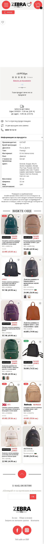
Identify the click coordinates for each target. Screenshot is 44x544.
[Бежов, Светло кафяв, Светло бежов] (29, 422)
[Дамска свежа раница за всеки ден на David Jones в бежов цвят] (11, 436)
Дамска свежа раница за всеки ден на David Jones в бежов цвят (10, 454)
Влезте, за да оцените (22, 80)
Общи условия (25, 518)
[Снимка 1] (10, 232)
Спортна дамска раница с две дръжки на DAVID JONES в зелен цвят (11, 242)
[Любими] (2, 22)
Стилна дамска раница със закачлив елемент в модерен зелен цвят (11, 409)
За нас (14, 518)
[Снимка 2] (33, 232)
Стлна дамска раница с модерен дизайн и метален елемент (10, 283)
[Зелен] (29, 253)
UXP (27, 539)
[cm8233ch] (33, 349)
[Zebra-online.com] (18, 5)
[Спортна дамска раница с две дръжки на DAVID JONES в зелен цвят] (11, 224)
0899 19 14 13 (10, 130)
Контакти (35, 520)
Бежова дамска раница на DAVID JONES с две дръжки (32, 242)
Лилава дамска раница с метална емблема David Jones (11, 328)
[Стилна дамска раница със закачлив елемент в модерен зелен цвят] (11, 392)
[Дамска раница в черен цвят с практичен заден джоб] (33, 267)
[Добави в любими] (18, 217)
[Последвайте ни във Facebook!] (17, 530)
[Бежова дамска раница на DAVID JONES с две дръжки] (33, 224)
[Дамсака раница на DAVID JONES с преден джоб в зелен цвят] (11, 349)
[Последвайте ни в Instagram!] (26, 530)
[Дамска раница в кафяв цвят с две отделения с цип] (33, 310)
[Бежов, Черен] (29, 296)
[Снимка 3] (33, 319)
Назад (9, 12)
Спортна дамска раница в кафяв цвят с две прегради (33, 409)
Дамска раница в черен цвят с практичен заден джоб (31, 282)
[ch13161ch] (33, 436)
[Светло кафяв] (8, 378)
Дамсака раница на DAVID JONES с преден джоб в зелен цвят (10, 367)
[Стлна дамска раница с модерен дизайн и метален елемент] (11, 267)
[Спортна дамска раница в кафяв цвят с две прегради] (33, 392)
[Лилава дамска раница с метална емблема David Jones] (11, 310)
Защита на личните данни (17, 520)
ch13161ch (28, 448)
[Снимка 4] (13, 275)
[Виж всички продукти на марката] (22, 70)
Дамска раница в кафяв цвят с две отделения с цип (31, 324)
